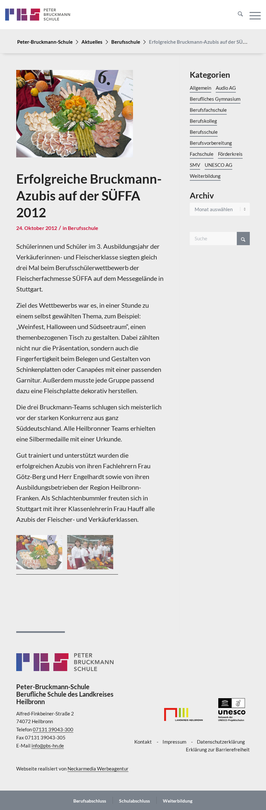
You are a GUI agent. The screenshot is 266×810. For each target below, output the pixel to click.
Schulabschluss (134, 801)
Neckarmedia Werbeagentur (97, 768)
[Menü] (252, 14)
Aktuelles (92, 42)
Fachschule (201, 154)
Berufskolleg (203, 121)
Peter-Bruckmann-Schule (45, 42)
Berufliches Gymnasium (215, 99)
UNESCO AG (218, 165)
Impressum (174, 742)
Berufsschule (125, 42)
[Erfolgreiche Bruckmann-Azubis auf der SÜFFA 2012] (89, 118)
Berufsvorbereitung (211, 143)
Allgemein (200, 88)
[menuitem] (237, 14)
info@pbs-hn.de (47, 745)
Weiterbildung (205, 176)
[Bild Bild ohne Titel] (41, 555)
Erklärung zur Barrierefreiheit (218, 749)
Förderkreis (230, 154)
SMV (195, 165)
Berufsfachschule (208, 110)
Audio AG (226, 88)
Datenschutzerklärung (221, 742)
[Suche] (237, 14)
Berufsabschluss (89, 801)
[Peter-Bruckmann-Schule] (37, 14)
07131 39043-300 (53, 729)
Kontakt (143, 742)
